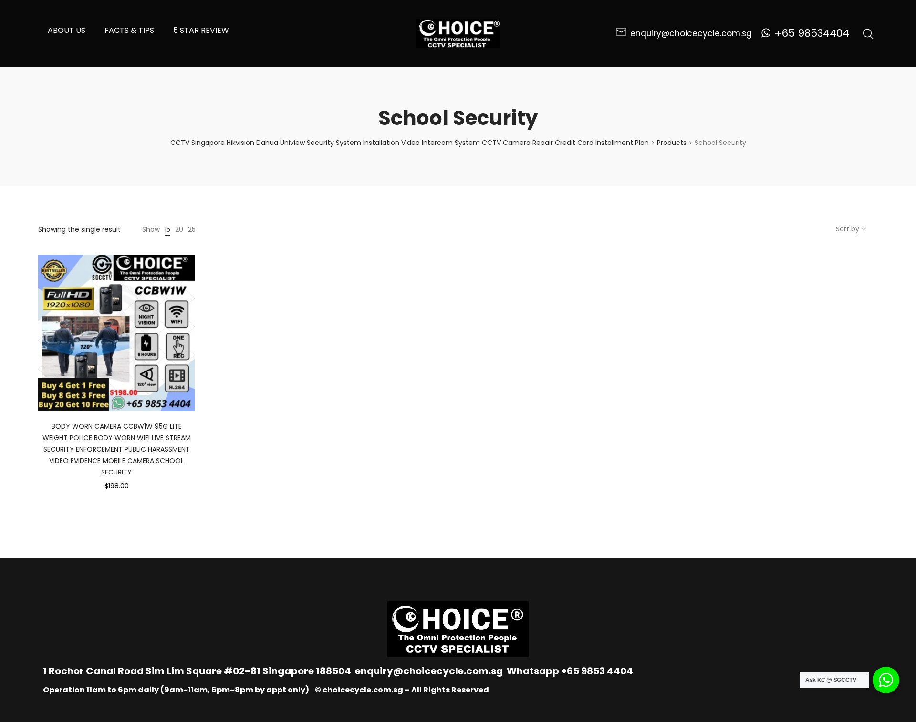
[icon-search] (868, 33)
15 (167, 229)
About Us (66, 30)
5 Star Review (201, 30)
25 (192, 229)
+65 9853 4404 (597, 671)
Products (672, 142)
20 (179, 229)
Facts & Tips (129, 30)
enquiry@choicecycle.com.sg (429, 671)
